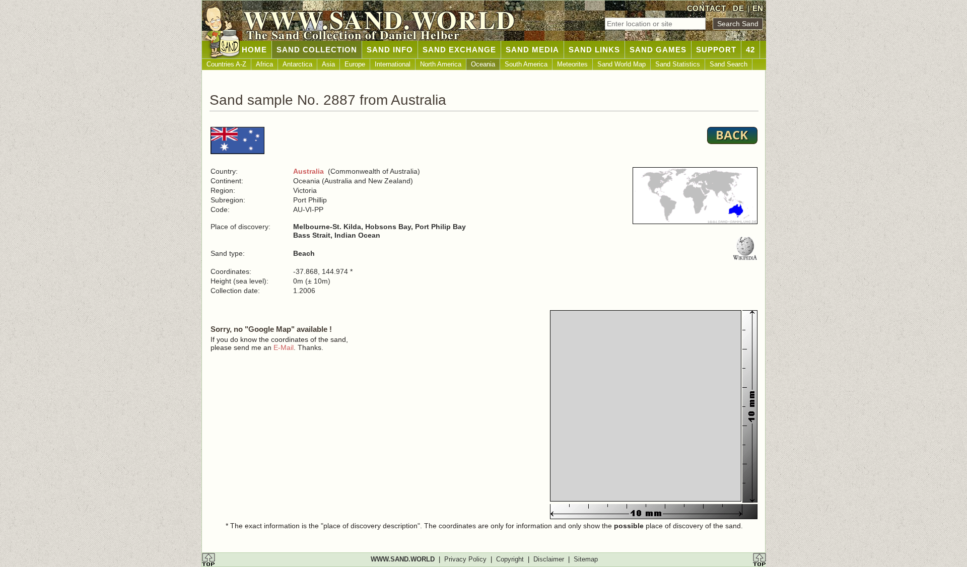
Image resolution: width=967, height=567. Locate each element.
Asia (328, 64)
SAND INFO (390, 49)
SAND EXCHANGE (459, 49)
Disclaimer (548, 559)
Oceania (483, 64)
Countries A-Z (226, 64)
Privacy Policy (465, 559)
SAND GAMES (658, 49)
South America (526, 64)
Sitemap (586, 559)
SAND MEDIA (532, 49)
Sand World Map (621, 64)
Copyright (510, 559)
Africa (264, 64)
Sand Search (728, 64)
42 (750, 49)
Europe (354, 64)
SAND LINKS (594, 49)
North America (440, 64)
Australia (308, 171)
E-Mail (283, 347)
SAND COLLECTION (317, 49)
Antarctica (297, 64)
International (392, 64)
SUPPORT (716, 49)
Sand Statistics (677, 64)
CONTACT (706, 8)
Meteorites (572, 64)
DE (738, 8)
